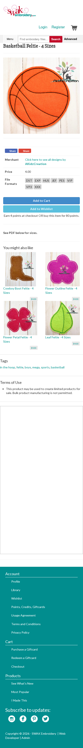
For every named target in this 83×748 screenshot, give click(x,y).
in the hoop (7, 367)
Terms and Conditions (26, 624)
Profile (15, 581)
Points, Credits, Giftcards (28, 607)
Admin (25, 738)
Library (15, 590)
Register (58, 26)
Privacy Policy (20, 632)
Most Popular (20, 692)
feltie (19, 367)
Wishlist (16, 598)
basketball (57, 367)
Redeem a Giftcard (23, 658)
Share (12, 151)
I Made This (19, 700)
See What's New (22, 683)
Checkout (17, 666)
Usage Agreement (23, 615)
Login (43, 26)
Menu (10, 39)
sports (45, 367)
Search (55, 39)
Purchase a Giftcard (24, 649)
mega (36, 367)
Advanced (70, 39)
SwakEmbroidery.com (35, 12)
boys (28, 367)
